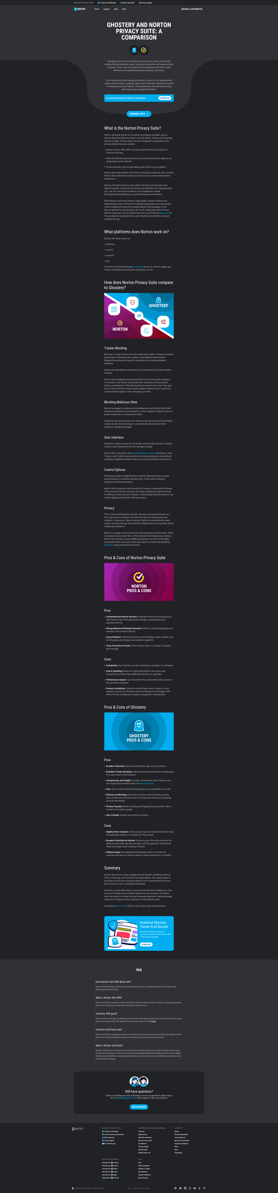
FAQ (139, 1163)
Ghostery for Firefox (110, 1166)
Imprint (147, 1188)
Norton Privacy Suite (145, 1140)
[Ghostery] (80, 9)
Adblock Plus (142, 1134)
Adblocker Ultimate (144, 1137)
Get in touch (139, 1107)
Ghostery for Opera (109, 1172)
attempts (108, 545)
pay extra (164, 213)
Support (107, 9)
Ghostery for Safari (109, 1169)
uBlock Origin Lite (144, 1153)
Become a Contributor (192, 9)
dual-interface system (144, 453)
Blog (116, 9)
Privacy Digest (146, 3)
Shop (124, 9)
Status (177, 1131)
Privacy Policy (138, 1188)
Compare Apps (137, 113)
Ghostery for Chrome (110, 1163)
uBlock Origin (142, 1150)
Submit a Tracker (144, 1169)
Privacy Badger (143, 1146)
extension (138, 266)
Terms (130, 1188)
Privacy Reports (180, 1137)
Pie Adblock (142, 1143)
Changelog (178, 1153)
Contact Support (143, 1166)
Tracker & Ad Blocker (108, 3)
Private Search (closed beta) (114, 1134)
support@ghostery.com (126, 1098)
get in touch (120, 906)
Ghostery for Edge (109, 1175)
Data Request (143, 1172)
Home (97, 9)
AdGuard (141, 1131)
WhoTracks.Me (128, 3)
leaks (153, 1021)
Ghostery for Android (110, 1178)
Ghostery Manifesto (181, 1134)
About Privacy (143, 1178)
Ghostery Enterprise (181, 1143)
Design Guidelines (144, 1175)
